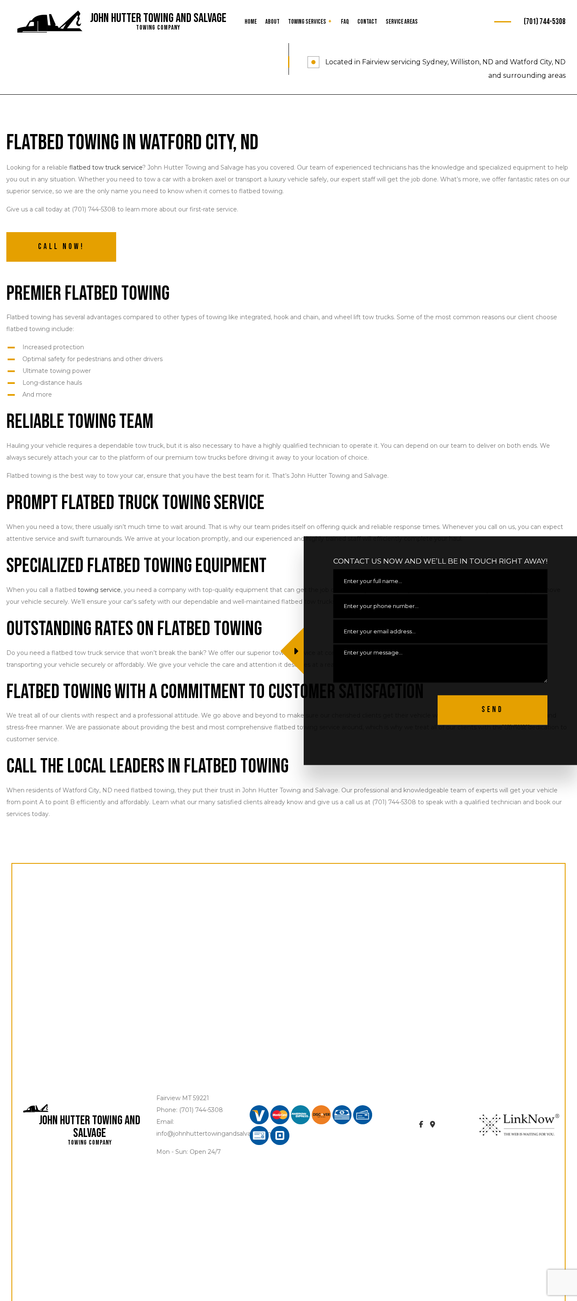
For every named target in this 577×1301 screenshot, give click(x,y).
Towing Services (307, 22)
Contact (367, 22)
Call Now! (61, 247)
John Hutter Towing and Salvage (158, 18)
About (272, 22)
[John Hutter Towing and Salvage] (49, 22)
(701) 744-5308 (545, 22)
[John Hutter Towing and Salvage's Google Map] (432, 1125)
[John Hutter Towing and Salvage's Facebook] (421, 1125)
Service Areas (402, 22)
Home (251, 22)
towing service (99, 590)
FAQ (345, 22)
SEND (493, 710)
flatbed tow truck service (105, 167)
